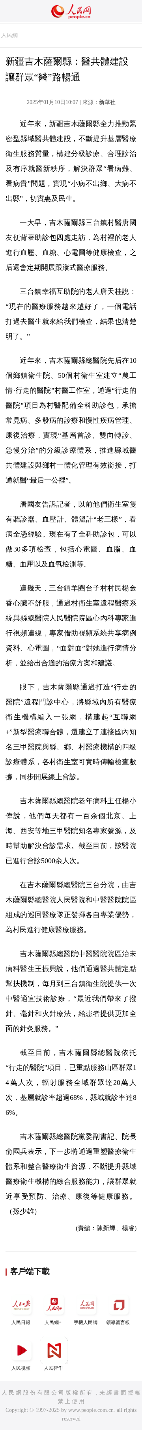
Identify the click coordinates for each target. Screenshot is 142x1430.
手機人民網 (85, 1322)
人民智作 (53, 1368)
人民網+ (53, 1322)
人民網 (9, 35)
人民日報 (20, 1322)
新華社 (107, 102)
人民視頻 (20, 1368)
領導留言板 (118, 1322)
